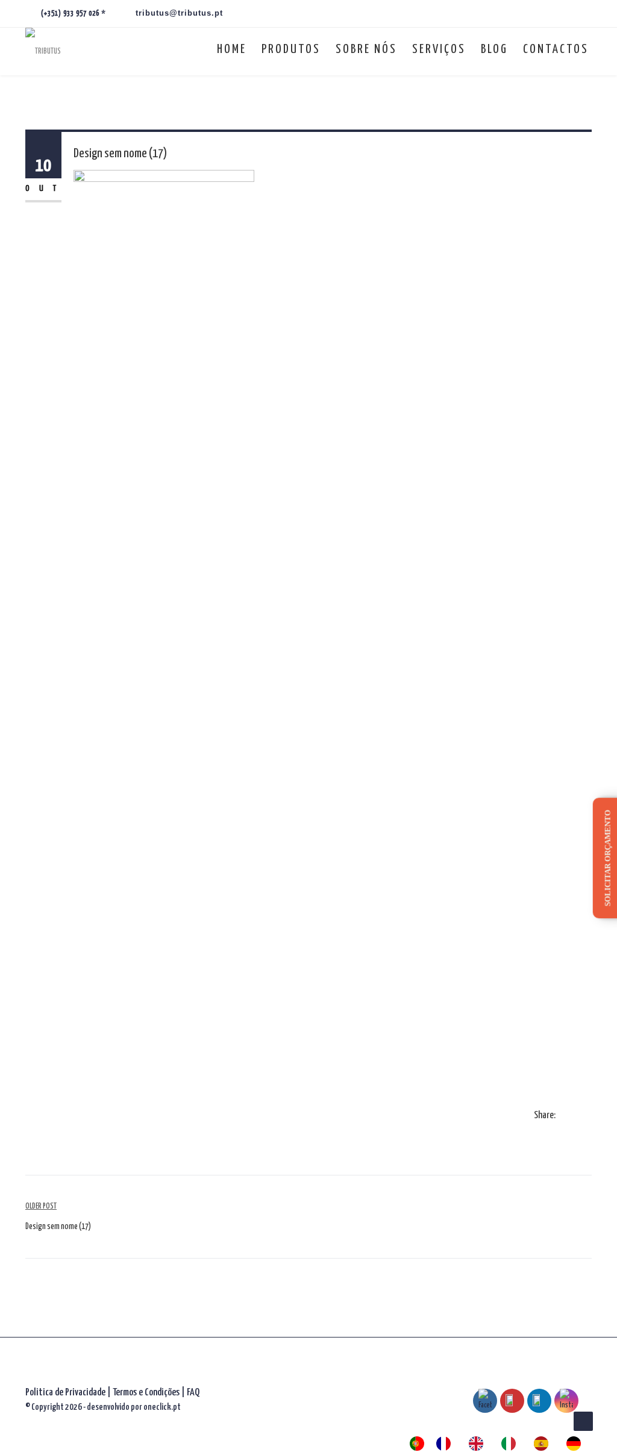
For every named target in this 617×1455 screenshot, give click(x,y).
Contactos (556, 49)
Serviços (439, 49)
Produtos (291, 49)
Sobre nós (366, 49)
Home (231, 49)
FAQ (193, 1393)
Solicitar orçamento (607, 858)
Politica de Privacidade (65, 1393)
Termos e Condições (147, 1393)
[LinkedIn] (588, 1116)
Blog (494, 49)
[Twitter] (576, 1116)
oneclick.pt (162, 1407)
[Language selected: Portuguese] (501, 1443)
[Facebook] (564, 1116)
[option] (446, 1443)
